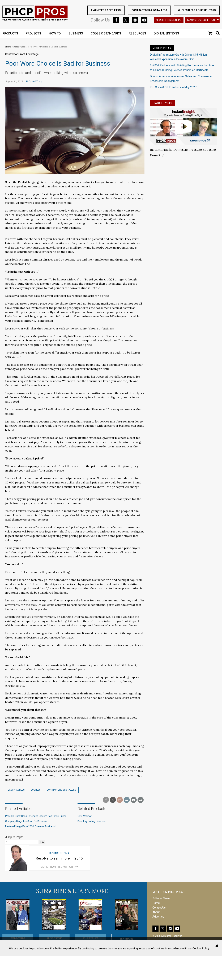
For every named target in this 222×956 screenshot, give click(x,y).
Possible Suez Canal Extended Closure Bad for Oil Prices (35, 816)
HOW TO (55, 33)
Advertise (158, 916)
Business (35, 790)
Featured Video (162, 103)
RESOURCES (137, 33)
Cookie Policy (201, 948)
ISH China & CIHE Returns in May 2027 (173, 87)
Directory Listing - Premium (92, 821)
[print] (141, 800)
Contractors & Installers (149, 10)
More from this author (57, 866)
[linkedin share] (127, 800)
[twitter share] (113, 800)
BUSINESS (76, 33)
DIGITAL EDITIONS (166, 33)
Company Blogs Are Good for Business (26, 821)
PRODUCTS (10, 33)
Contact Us (159, 907)
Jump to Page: (14, 837)
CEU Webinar (85, 816)
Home (8, 46)
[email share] (134, 800)
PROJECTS (33, 33)
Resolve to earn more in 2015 (59, 858)
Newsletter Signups (168, 20)
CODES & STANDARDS (106, 33)
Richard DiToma (33, 81)
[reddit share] (120, 800)
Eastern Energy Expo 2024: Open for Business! (30, 826)
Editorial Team (161, 898)
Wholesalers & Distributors (197, 10)
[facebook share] (106, 800)
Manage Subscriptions (201, 20)
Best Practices (20, 46)
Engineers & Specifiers (106, 10)
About (156, 912)
